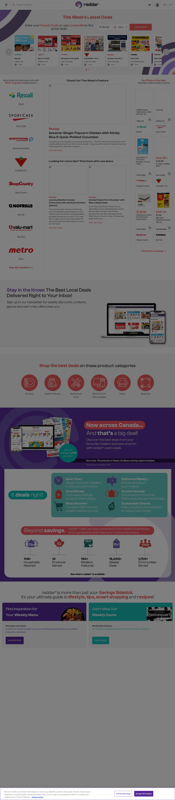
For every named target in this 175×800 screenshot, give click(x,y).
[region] (87, 794)
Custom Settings (123, 793)
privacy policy (37, 797)
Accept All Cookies (144, 793)
